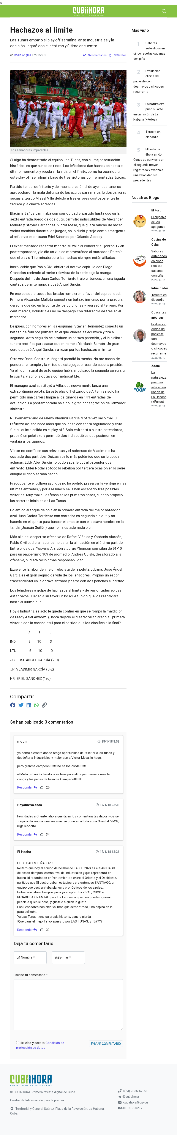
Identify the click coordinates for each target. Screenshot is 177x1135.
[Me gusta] (41, 787)
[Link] (44, 705)
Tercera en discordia (159, 297)
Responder (25, 787)
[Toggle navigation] (164, 11)
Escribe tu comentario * (31, 975)
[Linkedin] (29, 705)
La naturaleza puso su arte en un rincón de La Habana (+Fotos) (158, 387)
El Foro (156, 210)
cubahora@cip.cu (135, 1102)
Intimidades (160, 288)
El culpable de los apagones (158, 222)
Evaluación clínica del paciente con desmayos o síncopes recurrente (148, 81)
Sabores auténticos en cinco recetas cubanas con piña (159, 263)
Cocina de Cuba (158, 242)
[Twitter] (21, 705)
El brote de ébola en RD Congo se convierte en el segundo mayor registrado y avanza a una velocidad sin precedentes (148, 165)
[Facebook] (13, 705)
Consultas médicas (158, 315)
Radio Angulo (22, 55)
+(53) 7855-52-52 (134, 1091)
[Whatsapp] (37, 705)
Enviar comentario (106, 1043)
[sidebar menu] (12, 11)
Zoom (155, 366)
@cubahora (130, 1097)
